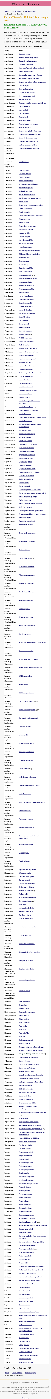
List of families (17, 11)
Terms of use (25, 1398)
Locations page (30, 11)
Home (7, 11)
